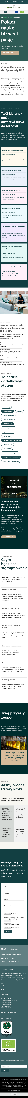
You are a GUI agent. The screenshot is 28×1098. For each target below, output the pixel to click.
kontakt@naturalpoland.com (11, 954)
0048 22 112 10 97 (7, 959)
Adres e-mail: (7, 905)
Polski (5, 1)
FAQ (2, 985)
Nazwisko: (6, 893)
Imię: (5, 886)
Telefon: (6, 899)
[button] (5, 12)
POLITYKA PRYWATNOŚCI (8, 1013)
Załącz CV (6, 912)
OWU (2, 989)
